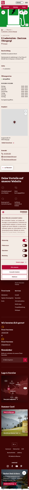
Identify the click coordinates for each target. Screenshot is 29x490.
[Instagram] (7, 466)
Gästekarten (4, 295)
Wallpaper (17, 310)
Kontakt (17, 295)
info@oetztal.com (5, 344)
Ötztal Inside (5, 291)
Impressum (8, 449)
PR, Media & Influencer (14, 456)
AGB (22, 449)
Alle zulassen (14, 267)
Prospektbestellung (20, 307)
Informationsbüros (19, 301)
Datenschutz (16, 449)
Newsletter (18, 298)
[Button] (25, 360)
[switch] (25, 245)
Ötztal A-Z (9, 30)
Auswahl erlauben (14, 272)
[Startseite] (2, 30)
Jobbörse (19, 452)
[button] (14, 122)
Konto (2, 301)
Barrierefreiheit (11, 452)
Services (18, 291)
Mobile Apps (18, 304)
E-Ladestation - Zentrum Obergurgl (9, 31)
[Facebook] (12, 466)
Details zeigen (20, 262)
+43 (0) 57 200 (4, 332)
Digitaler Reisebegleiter (7, 298)
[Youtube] (16, 466)
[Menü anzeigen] (26, 2)
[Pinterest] (21, 466)
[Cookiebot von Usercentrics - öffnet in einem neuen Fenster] (20, 212)
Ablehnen (14, 276)
